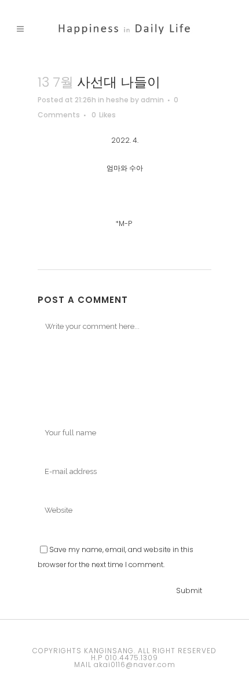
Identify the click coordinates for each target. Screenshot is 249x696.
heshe (117, 100)
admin (152, 100)
